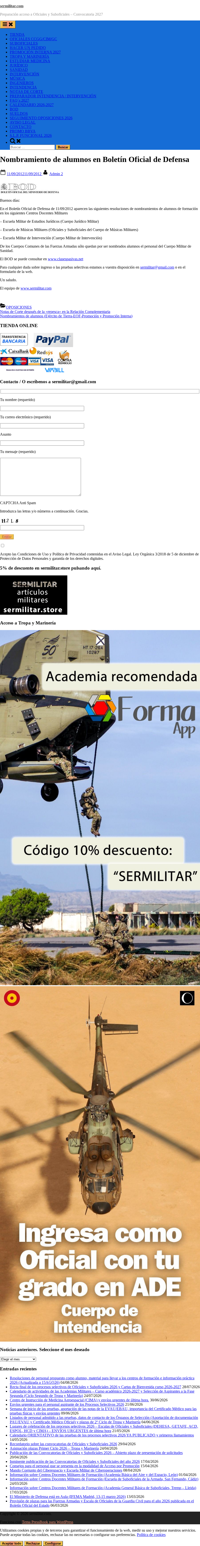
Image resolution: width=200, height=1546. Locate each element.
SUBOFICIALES (24, 43)
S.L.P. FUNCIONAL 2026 (31, 135)
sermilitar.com (11, 6)
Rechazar (33, 1543)
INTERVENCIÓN (24, 74)
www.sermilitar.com (35, 288)
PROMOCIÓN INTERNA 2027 (35, 52)
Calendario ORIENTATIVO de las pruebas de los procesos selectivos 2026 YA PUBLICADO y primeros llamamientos (102, 1435)
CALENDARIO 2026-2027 (32, 105)
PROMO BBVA (23, 131)
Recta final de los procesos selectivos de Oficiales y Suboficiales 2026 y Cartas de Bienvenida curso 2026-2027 (95, 1387)
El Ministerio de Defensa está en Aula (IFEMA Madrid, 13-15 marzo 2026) (68, 1497)
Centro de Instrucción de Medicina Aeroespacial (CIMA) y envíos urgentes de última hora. (79, 1400)
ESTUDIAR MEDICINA (30, 61)
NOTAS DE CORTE (26, 92)
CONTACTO (20, 127)
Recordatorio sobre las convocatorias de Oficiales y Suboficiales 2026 (63, 1444)
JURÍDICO (19, 65)
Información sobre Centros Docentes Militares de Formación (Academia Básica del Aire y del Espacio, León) (94, 1475)
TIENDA (17, 34)
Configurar (53, 1543)
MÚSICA (17, 78)
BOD (14, 109)
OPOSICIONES (19, 307)
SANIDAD (19, 70)
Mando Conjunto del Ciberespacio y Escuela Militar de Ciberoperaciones (66, 1470)
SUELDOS (19, 113)
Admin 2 (56, 174)
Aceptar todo (11, 1543)
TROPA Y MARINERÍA (29, 56)
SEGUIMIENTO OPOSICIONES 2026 (41, 118)
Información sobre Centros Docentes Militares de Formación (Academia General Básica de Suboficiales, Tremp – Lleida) (103, 1488)
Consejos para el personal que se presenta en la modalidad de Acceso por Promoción (75, 1466)
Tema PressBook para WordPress (47, 1522)
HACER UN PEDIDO (28, 48)
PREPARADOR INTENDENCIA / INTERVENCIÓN (53, 96)
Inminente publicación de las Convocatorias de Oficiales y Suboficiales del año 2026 (75, 1461)
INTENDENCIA (23, 87)
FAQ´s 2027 (19, 100)
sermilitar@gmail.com (157, 267)
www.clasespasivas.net (65, 259)
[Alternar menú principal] (8, 24)
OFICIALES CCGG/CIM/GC (33, 39)
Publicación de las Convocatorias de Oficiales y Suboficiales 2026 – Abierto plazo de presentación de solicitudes (96, 1453)
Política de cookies (151, 1535)
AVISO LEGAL (23, 122)
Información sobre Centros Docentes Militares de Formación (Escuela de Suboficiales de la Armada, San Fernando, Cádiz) (104, 1479)
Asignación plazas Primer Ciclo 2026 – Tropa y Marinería (54, 1448)
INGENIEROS (22, 83)
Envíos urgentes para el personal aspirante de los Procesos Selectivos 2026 (67, 1404)
